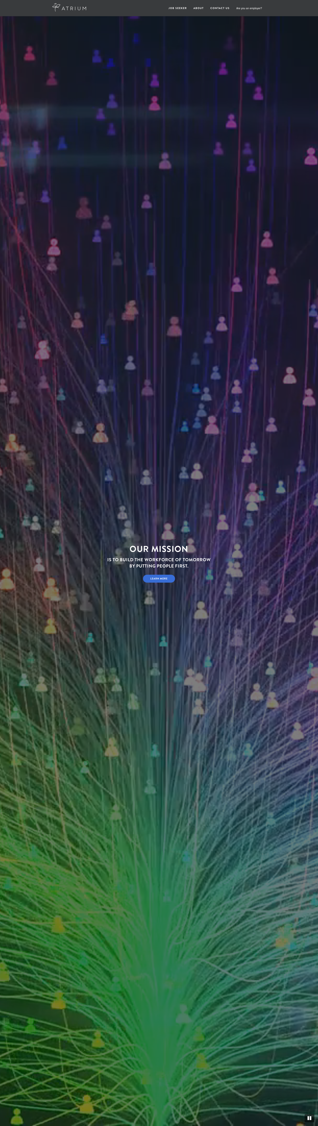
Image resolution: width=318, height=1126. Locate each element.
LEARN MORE (159, 578)
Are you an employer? (249, 8)
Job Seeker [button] (178, 8)
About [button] (198, 8)
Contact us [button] (220, 8)
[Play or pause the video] (309, 1118)
